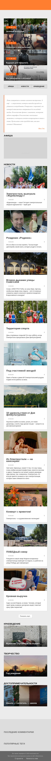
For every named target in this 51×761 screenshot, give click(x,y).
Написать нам (32, 759)
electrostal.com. (34, 753)
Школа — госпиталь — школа (21, 703)
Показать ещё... (25, 616)
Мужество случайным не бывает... (24, 643)
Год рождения (13, 673)
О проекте (18, 759)
